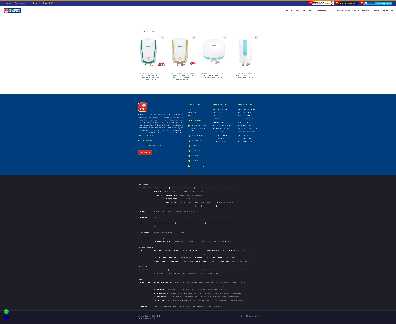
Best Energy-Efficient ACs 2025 (197, 286)
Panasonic (225, 188)
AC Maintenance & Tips (161, 293)
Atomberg (166, 223)
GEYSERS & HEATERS (145, 238)
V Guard (254, 223)
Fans (331, 10)
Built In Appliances (213, 250)
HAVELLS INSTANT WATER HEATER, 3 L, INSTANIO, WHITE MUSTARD (182, 77)
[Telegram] (49, 3)
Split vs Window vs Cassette (177, 286)
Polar (221, 223)
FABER (176, 232)
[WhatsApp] (52, 3)
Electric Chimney (220, 270)
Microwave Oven (245, 119)
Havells (142, 73)
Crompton (171, 211)
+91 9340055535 (196, 156)
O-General (217, 188)
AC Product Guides (160, 286)
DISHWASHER (167, 306)
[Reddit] (154, 145)
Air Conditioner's (145, 188)
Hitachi (191, 188)
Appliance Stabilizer (200, 261)
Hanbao (187, 223)
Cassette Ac (158, 195)
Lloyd (201, 188)
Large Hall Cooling (239, 282)
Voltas (233, 188)
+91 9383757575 (196, 151)
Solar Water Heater (247, 129)
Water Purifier (343, 10)
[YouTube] (45, 3)
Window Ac (157, 191)
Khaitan (201, 223)
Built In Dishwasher (234, 250)
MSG (384, 10)
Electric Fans (219, 138)
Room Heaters (244, 125)
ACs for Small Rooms (181, 282)
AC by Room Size (172, 289)
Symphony (179, 211)
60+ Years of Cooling (190, 300)
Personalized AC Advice (205, 300)
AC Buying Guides (159, 289)
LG (194, 254)
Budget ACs (224, 289)
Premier (184, 261)
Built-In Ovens (171, 273)
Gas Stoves (173, 257)
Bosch (156, 217)
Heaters (200, 270)
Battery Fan (218, 122)
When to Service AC (191, 293)
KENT (171, 232)
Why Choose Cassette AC (232, 286)
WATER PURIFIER (218, 306)
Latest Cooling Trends (220, 297)
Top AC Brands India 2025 (215, 286)
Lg (196, 188)
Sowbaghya (233, 223)
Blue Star (164, 232)
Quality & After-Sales (220, 300)
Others (376, 10)
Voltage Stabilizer (246, 132)
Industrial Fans (245, 112)
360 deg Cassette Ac (172, 206)
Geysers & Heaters (361, 10)
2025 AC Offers (201, 289)
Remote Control (245, 122)
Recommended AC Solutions (162, 282)
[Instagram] (42, 3)
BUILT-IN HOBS (191, 306)
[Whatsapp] (6, 311)
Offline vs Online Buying (237, 300)
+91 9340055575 (196, 161)
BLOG (141, 279)
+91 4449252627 (197, 141)
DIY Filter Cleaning (204, 293)
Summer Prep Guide (217, 293)
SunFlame (229, 254)
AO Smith (156, 232)
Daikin (179, 188)
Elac (197, 241)
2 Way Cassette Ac (171, 198)
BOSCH (251, 250)
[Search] (392, 10)
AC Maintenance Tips (177, 293)
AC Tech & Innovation (160, 297)
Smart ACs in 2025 (176, 297)
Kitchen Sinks (244, 116)
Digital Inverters (221, 129)
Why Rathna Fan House (174, 300)
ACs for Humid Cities (225, 282)
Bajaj (155, 211)
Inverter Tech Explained (190, 297)
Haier (184, 188)
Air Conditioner (292, 10)
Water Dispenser (246, 135)
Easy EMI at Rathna (213, 289)
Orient (186, 211)
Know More (143, 152)
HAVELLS (183, 232)
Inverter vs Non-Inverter (248, 286)
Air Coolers (182, 270)
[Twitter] (39, 3)
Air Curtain (218, 116)
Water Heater (158, 73)
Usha (192, 211)
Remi (226, 223)
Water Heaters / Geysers (162, 241)
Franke (208, 257)
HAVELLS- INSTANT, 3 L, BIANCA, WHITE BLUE (213, 76)
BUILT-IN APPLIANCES (178, 306)
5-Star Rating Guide (205, 297)
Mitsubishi (208, 188)
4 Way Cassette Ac (171, 202)
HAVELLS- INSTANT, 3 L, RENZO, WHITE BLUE (245, 76)
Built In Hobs (193, 250)
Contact (192, 116)
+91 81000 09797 (197, 136)
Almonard (157, 223)
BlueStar (165, 188)
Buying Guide (144, 270)
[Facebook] (33, 3)
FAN (210, 306)
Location (9, 3)
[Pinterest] (146, 145)
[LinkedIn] (36, 3)
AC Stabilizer (174, 261)
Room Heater (158, 238)
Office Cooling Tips (211, 282)
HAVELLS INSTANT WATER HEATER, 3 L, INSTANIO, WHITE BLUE (151, 77)
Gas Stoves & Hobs (246, 109)
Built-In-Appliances (222, 125)
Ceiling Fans (202, 273)
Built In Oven (180, 254)
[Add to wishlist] (162, 37)
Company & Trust (159, 300)
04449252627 (21, 3)
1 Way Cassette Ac (171, 195)
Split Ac (156, 188)
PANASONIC (200, 254)
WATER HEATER (158, 306)
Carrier (173, 188)
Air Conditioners (220, 109)
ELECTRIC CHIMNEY (202, 306)
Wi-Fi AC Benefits (234, 297)
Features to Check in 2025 (187, 289)
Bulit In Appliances (159, 273)
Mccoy (208, 223)
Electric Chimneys (221, 135)
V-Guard (198, 211)
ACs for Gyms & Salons (196, 282)
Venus (155, 226)
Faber (161, 217)
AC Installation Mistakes (233, 293)
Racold (216, 241)
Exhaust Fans (219, 142)
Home (139, 32)
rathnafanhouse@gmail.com (201, 166)
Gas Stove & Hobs (232, 270)
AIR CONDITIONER (145, 282)
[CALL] (6, 317)
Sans (228, 257)
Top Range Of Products (383, 3)
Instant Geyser (149, 73)
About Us (192, 112)
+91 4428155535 (196, 146)
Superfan (242, 223)
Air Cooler (307, 10)
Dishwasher (321, 10)
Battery (216, 119)
